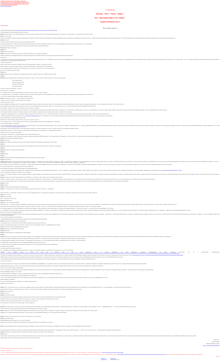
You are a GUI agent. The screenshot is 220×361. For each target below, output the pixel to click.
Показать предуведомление (5, 6)
